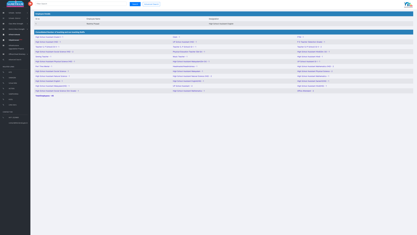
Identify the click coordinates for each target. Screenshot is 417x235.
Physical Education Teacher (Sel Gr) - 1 (189, 52)
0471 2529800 (14, 117)
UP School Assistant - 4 (182, 86)
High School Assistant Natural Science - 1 (53, 76)
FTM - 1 (300, 37)
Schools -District (14, 18)
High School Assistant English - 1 (49, 81)
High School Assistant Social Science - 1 (52, 71)
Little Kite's (13, 105)
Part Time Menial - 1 (44, 66)
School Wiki (13, 83)
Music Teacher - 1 (180, 56)
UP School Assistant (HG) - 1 (185, 42)
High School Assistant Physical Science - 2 (315, 71)
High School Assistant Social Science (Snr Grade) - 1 (57, 91)
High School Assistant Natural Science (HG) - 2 (192, 76)
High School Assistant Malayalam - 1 (188, 71)
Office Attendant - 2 (305, 91)
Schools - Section (15, 13)
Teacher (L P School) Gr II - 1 (47, 47)
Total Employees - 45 (45, 96)
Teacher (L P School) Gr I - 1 (184, 47)
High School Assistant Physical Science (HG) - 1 (55, 61)
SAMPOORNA (13, 94)
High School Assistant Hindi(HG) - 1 (312, 86)
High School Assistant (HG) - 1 (48, 42)
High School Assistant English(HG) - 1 (188, 81)
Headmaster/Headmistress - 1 (185, 66)
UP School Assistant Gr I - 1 (308, 61)
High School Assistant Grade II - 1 (49, 37)
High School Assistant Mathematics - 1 (313, 76)
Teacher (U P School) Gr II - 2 (309, 47)
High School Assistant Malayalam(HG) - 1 (52, 86)
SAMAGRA (12, 78)
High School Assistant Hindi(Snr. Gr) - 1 (313, 52)
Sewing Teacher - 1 (43, 56)
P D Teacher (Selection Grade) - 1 (311, 42)
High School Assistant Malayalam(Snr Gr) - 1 (191, 61)
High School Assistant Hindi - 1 (310, 56)
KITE (10, 72)
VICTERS (12, 88)
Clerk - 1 (176, 37)
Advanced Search (15, 60)
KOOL (11, 99)
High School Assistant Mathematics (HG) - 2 (315, 66)
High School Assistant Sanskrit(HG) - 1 (313, 81)
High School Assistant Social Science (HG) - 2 (54, 52)
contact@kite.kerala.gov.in (18, 123)
